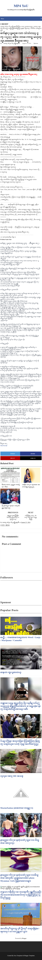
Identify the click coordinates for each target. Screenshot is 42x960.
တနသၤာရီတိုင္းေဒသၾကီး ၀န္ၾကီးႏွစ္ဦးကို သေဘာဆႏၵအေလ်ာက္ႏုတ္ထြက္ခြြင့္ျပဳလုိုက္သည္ (20, 895)
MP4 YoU (21, 6)
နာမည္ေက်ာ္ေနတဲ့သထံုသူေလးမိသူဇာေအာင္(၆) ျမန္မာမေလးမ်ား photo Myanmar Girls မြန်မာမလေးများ (19, 878)
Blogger (24, 938)
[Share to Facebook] (7, 525)
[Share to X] (5, 525)
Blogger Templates (29, 955)
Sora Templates (18, 955)
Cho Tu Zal (3, 445)
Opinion (36, 43)
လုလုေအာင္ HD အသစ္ (11, 776)
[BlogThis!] (3, 525)
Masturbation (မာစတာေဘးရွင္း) (16, 808)
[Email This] (1, 525)
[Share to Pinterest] (9, 525)
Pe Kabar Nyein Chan (5, 239)
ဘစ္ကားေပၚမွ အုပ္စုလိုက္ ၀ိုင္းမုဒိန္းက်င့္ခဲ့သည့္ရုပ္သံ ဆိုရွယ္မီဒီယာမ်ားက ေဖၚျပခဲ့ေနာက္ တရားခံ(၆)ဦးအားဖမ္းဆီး (20, 706)
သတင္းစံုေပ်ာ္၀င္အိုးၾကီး (12, 43)
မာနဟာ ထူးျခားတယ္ (10, 672)
